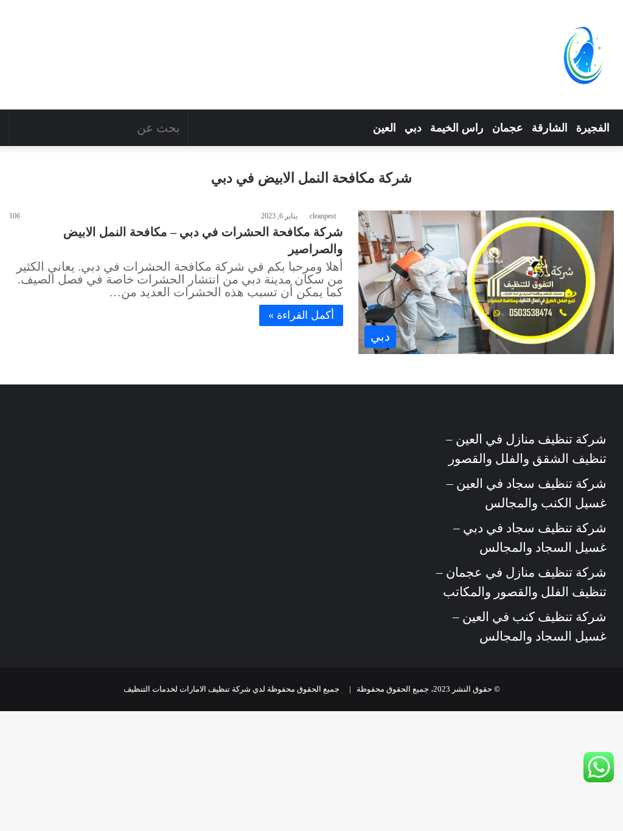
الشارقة (550, 128)
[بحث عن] (22, 128)
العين (384, 128)
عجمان (507, 128)
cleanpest (323, 216)
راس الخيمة (457, 128)
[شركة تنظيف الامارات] (583, 54)
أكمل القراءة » (301, 315)
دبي (413, 128)
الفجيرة (593, 128)
